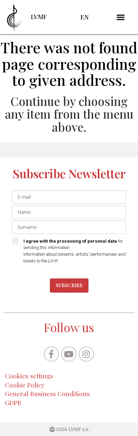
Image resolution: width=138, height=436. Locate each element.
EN (84, 17)
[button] (120, 17)
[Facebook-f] (51, 354)
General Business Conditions (47, 393)
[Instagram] (86, 354)
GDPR (13, 402)
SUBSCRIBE (69, 285)
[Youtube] (68, 354)
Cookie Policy (25, 385)
